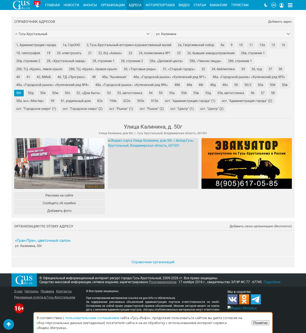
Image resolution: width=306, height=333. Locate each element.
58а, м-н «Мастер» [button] (30, 101)
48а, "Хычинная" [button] (114, 77)
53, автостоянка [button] (129, 93)
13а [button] (262, 45)
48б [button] (177, 85)
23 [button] (130, 53)
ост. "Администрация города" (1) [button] (190, 101)
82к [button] (100, 101)
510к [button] (154, 101)
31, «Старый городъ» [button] (179, 69)
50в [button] (284, 85)
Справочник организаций (153, 262)
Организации (113, 5)
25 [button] (179, 53)
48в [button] (189, 85)
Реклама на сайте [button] (59, 195)
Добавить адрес (280, 21)
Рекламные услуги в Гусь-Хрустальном (44, 297)
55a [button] (172, 93)
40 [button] (18, 77)
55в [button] (196, 93)
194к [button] (113, 101)
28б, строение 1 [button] (240, 61)
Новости (71, 5)
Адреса (135, 5)
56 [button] (252, 93)
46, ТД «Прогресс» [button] (71, 77)
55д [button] (208, 93)
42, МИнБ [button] (44, 77)
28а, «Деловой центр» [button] (166, 61)
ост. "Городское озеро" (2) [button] (83, 109)
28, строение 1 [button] (103, 61)
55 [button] (161, 93)
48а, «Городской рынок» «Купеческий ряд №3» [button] (249, 77)
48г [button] (201, 85)
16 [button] (283, 45)
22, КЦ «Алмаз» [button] (110, 53)
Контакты (64, 291)
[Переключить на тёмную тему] (266, 4)
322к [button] (127, 101)
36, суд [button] (256, 69)
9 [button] (232, 45)
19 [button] (48, 53)
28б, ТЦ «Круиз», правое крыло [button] (93, 69)
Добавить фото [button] (59, 211)
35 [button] (243, 69)
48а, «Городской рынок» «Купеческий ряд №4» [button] (52, 85)
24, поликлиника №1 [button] (154, 53)
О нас (18, 291)
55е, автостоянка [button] (230, 93)
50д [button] (31, 93)
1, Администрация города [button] (36, 45)
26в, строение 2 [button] (28, 61)
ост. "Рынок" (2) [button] (152, 109)
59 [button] (52, 101)
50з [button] (67, 93)
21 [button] (90, 53)
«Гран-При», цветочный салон (42, 240)
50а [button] (260, 85)
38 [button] (280, 69)
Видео (184, 5)
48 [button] (94, 77)
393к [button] (140, 101)
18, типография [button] (28, 53)
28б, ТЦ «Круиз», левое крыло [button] (39, 69)
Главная (52, 5)
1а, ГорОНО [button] (71, 45)
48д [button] (213, 85)
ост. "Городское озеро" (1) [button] (36, 109)
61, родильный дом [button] (76, 101)
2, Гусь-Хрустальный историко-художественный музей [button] (129, 45)
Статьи (200, 5)
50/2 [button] (247, 85)
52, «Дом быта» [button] (88, 93)
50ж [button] (55, 93)
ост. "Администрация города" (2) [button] (247, 101)
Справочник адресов (34, 21)
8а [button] (222, 45)
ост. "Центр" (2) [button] (212, 109)
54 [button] (151, 93)
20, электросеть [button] (69, 53)
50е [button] (43, 93)
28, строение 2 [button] (132, 61)
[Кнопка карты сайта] (290, 5)
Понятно (260, 323)
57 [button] (263, 93)
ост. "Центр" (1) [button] (182, 109)
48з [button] (225, 85)
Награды (32, 291)
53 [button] (109, 93)
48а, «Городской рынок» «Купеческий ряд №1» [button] (169, 77)
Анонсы (90, 5)
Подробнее (272, 282)
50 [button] (236, 85)
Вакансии (218, 5)
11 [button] (251, 45)
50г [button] (18, 93)
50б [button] (272, 85)
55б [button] (184, 93)
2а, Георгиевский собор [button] (196, 45)
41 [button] (28, 77)
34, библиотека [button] (223, 69)
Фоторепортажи (160, 5)
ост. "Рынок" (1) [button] (121, 109)
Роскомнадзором (163, 282)
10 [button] (241, 45)
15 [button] (273, 45)
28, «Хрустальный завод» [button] (66, 61)
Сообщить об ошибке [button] (59, 203)
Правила (47, 291)
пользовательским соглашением (92, 318)
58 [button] (273, 93)
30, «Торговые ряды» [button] (140, 69)
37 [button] (270, 69)
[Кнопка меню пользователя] (281, 5)
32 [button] (203, 69)
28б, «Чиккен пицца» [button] (205, 61)
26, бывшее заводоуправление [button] (211, 53)
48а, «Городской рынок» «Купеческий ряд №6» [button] (131, 85)
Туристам (240, 5)
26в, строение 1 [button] (253, 53)
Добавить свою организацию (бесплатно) (261, 226)
